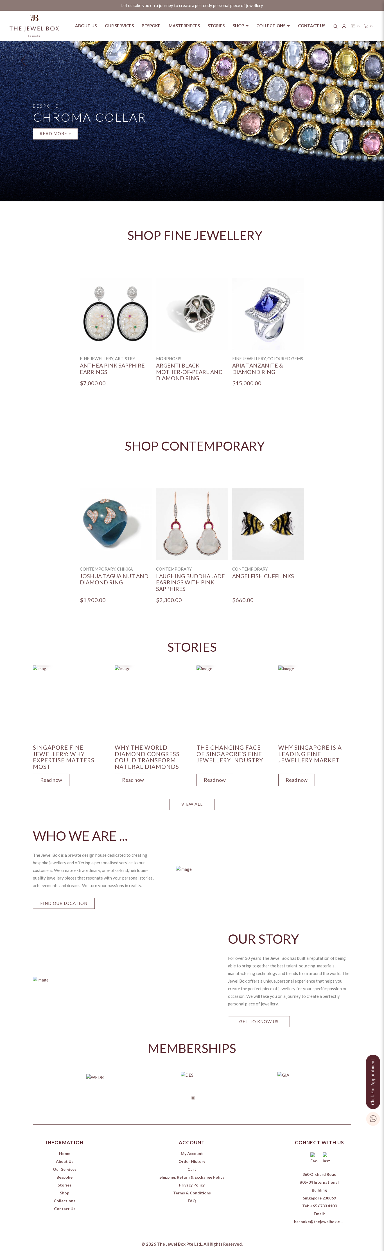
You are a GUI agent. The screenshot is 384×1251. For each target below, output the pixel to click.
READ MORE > (55, 133)
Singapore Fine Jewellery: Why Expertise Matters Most (63, 757)
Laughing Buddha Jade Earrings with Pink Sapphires (190, 582)
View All (192, 804)
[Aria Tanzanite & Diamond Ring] (268, 314)
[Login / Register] (344, 26)
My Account (192, 1153)
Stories (64, 1185)
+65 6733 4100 (323, 1205)
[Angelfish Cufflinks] (268, 524)
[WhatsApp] (373, 1117)
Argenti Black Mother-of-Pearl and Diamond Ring (189, 371)
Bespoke (65, 1177)
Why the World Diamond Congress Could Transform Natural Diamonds (147, 757)
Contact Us (64, 1208)
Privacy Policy (192, 1185)
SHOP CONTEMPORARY (195, 445)
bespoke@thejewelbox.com (319, 1221)
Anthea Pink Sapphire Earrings (112, 368)
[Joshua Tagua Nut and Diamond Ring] (116, 524)
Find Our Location (63, 903)
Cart (192, 1169)
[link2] (192, 121)
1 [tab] (193, 1098)
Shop (64, 1192)
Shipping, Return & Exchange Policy (191, 1177)
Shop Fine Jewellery (195, 235)
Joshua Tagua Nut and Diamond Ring (114, 579)
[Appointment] (373, 1080)
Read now (51, 780)
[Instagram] (325, 1158)
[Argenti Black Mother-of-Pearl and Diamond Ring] (192, 314)
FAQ (192, 1200)
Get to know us (259, 1021)
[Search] (336, 26)
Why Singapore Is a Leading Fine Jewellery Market (310, 753)
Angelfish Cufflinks (263, 576)
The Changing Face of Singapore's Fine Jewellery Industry (229, 753)
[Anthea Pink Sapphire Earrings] (116, 314)
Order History (192, 1161)
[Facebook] (313, 1158)
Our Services (64, 1169)
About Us (64, 1161)
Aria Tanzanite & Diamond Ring (257, 368)
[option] (116, 337)
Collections (64, 1200)
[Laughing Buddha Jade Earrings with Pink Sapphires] (192, 524)
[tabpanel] (69, 724)
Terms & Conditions (192, 1192)
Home (64, 1153)
